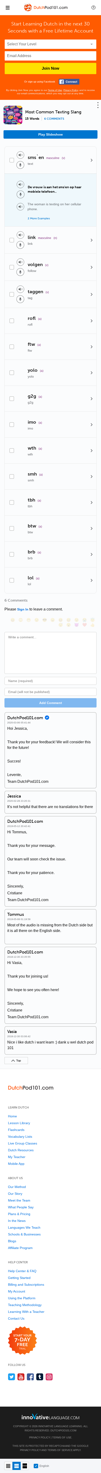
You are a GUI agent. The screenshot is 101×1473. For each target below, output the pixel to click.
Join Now (50, 68)
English (44, 1466)
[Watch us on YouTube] (21, 1376)
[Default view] (16, 1466)
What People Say (21, 1207)
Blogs (12, 1241)
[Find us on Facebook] (30, 1376)
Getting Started (19, 1278)
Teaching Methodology (25, 1305)
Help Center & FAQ (22, 1271)
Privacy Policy (70, 90)
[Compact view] (8, 1466)
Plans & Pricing (19, 1214)
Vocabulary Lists (20, 1136)
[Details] (91, 160)
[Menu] (7, 7)
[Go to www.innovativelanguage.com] (50, 1416)
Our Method (17, 1187)
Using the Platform (21, 1298)
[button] (93, 7)
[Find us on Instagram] (49, 1376)
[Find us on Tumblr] (39, 1376)
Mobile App (16, 1164)
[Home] (46, 11)
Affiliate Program (20, 1248)
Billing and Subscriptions (26, 1284)
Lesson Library (19, 1123)
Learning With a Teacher (26, 1312)
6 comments (54, 119)
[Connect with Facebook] (69, 81)
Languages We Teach (24, 1227)
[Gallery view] (25, 1466)
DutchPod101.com (63, 1430)
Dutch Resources (21, 1150)
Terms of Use (55, 90)
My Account (16, 1291)
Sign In (22, 609)
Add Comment (50, 703)
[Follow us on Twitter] (11, 1376)
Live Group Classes (22, 1143)
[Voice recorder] (20, 165)
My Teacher (16, 1157)
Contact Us (16, 1318)
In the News (17, 1221)
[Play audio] (20, 155)
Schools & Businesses (24, 1234)
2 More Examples (39, 218)
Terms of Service (60, 1450)
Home (12, 1116)
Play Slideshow (50, 134)
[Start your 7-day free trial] (22, 1340)
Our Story (15, 1193)
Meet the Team (19, 1200)
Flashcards (16, 1130)
